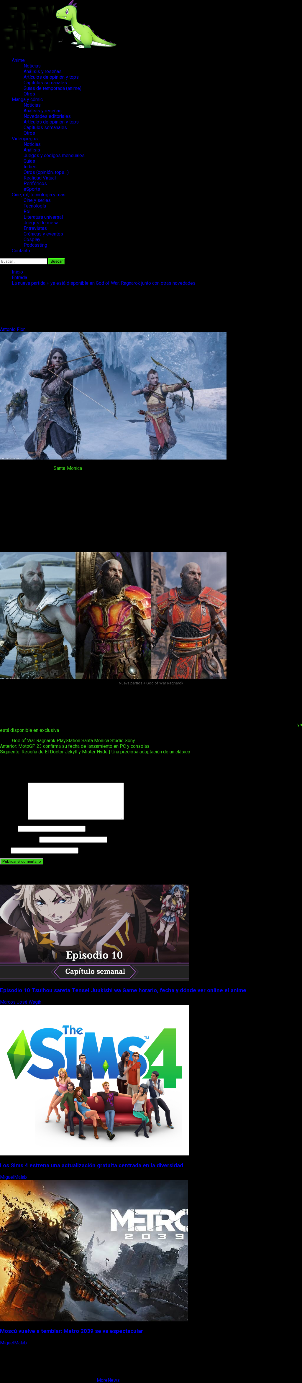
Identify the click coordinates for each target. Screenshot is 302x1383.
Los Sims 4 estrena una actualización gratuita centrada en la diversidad (91, 1165)
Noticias (32, 66)
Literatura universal (43, 217)
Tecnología (35, 206)
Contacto (21, 250)
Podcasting (35, 245)
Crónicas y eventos (43, 234)
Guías (29, 161)
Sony (130, 740)
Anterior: (75, 746)
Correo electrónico (19, 839)
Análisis (32, 150)
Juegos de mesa (41, 222)
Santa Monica (68, 468)
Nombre (8, 828)
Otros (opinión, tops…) (46, 172)
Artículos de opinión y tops (51, 77)
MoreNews (108, 1380)
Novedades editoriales (47, 116)
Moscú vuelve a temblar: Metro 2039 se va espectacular (71, 1331)
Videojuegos (25, 138)
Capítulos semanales (45, 82)
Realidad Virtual (40, 178)
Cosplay (32, 239)
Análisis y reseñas (43, 71)
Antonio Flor (13, 329)
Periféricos (35, 183)
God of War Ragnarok (33, 740)
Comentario (13, 818)
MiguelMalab (14, 1177)
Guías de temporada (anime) (52, 88)
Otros (29, 94)
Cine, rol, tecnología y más (38, 194)
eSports (32, 189)
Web (4, 850)
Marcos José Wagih (21, 1002)
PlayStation (68, 740)
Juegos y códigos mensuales (54, 155)
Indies (30, 166)
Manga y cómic (27, 99)
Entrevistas (35, 228)
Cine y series (37, 200)
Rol (27, 211)
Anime (18, 60)
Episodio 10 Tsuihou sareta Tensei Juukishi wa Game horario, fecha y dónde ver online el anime (123, 990)
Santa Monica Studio (102, 740)
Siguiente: (95, 752)
